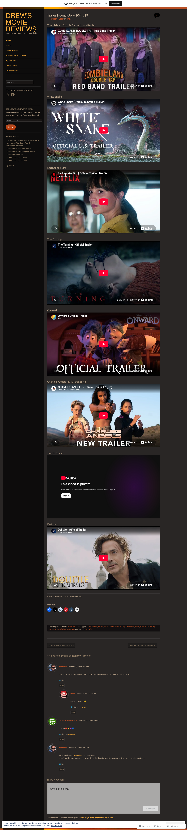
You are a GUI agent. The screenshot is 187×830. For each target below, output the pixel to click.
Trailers (69, 626)
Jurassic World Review (14, 155)
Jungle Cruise (129, 626)
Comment (150, 808)
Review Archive (12, 71)
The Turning (150, 626)
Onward (143, 626)
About (8, 45)
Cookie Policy (56, 826)
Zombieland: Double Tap (66, 629)
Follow (10, 127)
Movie (137, 626)
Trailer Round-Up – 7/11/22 (16, 161)
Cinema (100, 626)
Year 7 (75, 626)
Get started (115, 3)
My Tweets (10, 166)
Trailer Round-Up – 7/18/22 (16, 158)
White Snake (53, 629)
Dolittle (106, 626)
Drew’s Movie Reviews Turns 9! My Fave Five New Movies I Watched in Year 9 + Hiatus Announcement (22, 143)
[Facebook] (13, 95)
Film (123, 626)
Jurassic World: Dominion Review (18, 148)
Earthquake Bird (115, 626)
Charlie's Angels (92, 626)
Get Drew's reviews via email (19, 109)
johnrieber (63, 667)
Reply (62, 685)
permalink (89, 629)
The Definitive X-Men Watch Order (142, 645)
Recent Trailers (12, 51)
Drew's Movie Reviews (21, 21)
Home (8, 40)
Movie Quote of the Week (16, 55)
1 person (83, 707)
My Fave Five (11, 60)
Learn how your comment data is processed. (96, 818)
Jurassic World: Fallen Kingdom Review (20, 151)
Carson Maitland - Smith (68, 720)
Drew (69, 19)
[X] (8, 95)
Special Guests (11, 66)
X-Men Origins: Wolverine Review (61, 645)
